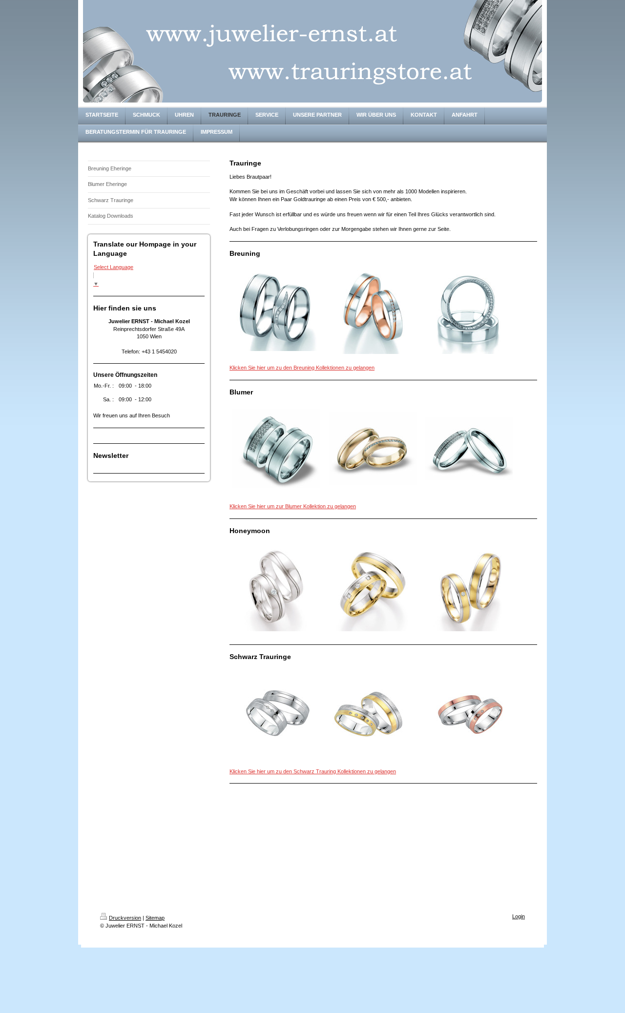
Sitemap (155, 918)
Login (518, 916)
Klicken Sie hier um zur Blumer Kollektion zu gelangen (292, 506)
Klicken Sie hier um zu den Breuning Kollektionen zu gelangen (302, 368)
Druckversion (125, 918)
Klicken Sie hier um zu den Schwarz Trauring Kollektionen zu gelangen (312, 771)
